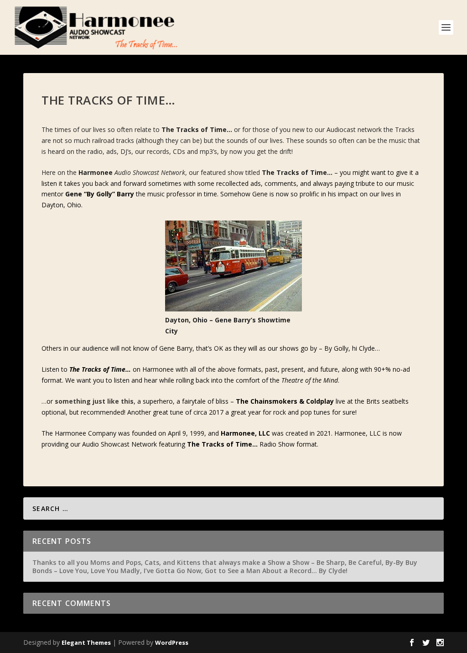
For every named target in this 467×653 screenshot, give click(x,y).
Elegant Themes (86, 642)
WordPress (171, 642)
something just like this (94, 401)
